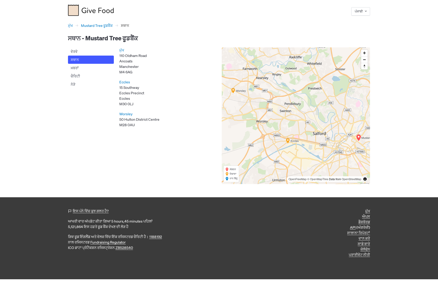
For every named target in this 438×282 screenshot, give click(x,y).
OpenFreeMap (298, 179)
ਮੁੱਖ (70, 25)
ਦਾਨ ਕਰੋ (364, 238)
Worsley (126, 113)
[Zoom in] (364, 53)
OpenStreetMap (351, 179)
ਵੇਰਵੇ (74, 51)
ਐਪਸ (366, 216)
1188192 (155, 236)
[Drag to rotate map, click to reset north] (364, 66)
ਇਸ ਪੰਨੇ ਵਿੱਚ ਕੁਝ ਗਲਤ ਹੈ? (91, 210)
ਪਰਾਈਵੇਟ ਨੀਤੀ (359, 254)
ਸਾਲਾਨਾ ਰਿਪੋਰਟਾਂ (358, 232)
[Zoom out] (364, 59)
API (353, 227)
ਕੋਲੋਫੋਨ (365, 249)
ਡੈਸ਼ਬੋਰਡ (364, 221)
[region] (296, 115)
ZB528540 (124, 247)
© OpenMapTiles (317, 179)
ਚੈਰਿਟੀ (75, 76)
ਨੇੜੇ (73, 84)
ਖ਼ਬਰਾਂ (75, 67)
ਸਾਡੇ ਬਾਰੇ (364, 243)
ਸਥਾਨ (75, 59)
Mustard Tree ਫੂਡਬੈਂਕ (97, 25)
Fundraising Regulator (108, 242)
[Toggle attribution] (365, 179)
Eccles (124, 82)
